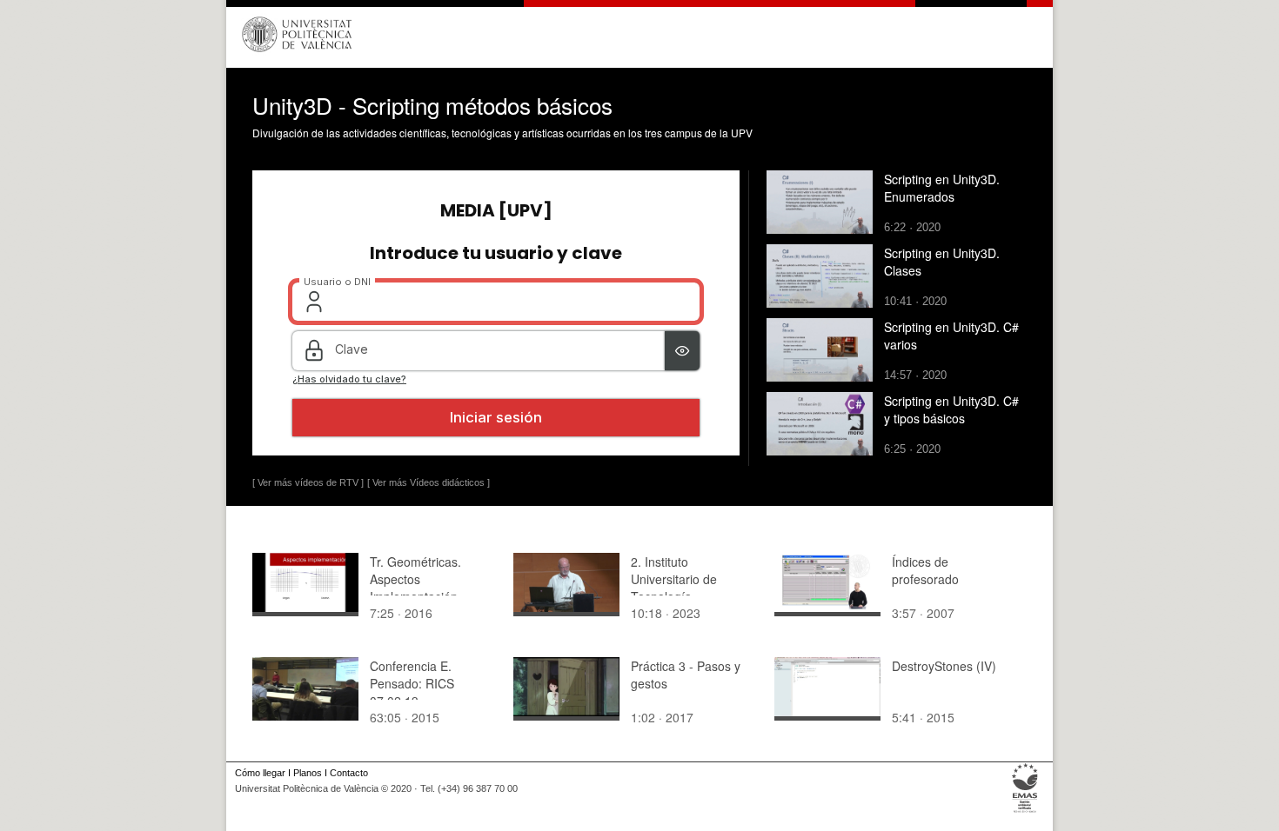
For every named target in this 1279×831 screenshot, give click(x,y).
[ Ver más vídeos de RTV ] (308, 482)
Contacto (349, 773)
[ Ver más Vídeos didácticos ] (428, 482)
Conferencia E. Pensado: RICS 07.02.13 (412, 683)
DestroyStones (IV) (944, 666)
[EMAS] (1025, 813)
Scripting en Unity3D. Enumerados (942, 187)
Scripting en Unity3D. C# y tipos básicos (951, 409)
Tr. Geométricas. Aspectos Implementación (415, 579)
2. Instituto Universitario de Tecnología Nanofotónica (674, 587)
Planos (307, 773)
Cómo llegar (260, 773)
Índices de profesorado (925, 570)
